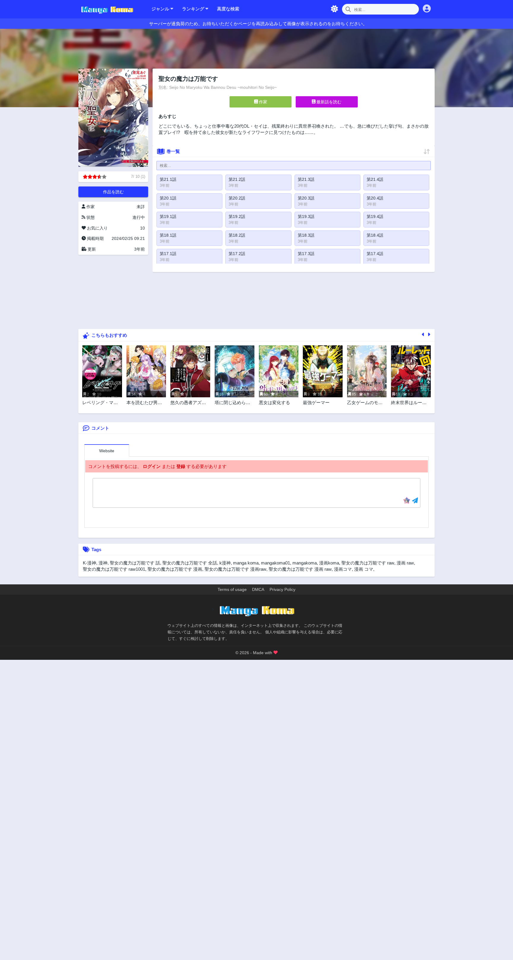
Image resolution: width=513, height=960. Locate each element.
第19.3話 (306, 216)
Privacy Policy (282, 589)
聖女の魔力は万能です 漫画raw (235, 569)
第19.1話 (168, 216)
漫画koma (329, 562)
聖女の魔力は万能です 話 (135, 562)
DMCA (258, 589)
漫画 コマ (363, 569)
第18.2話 (237, 235)
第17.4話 (375, 253)
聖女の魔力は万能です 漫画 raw (300, 569)
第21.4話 (375, 179)
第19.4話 (375, 216)
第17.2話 (237, 253)
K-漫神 (89, 562)
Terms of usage (232, 589)
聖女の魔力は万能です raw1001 (114, 569)
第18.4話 (375, 235)
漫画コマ (343, 569)
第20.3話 (306, 198)
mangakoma (304, 562)
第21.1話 (168, 179)
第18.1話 (168, 235)
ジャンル (160, 8)
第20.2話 (237, 198)
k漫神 (225, 562)
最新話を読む (328, 101)
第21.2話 (237, 179)
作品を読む (113, 191)
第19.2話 (237, 216)
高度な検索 (228, 8)
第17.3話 (306, 253)
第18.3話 (306, 235)
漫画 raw (405, 562)
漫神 (103, 562)
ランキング (193, 8)
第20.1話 (168, 198)
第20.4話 (375, 198)
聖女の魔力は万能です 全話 (189, 562)
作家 (262, 101)
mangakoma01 (275, 562)
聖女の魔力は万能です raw (367, 562)
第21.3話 (306, 179)
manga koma (246, 562)
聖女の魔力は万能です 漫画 (175, 569)
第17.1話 (168, 253)
